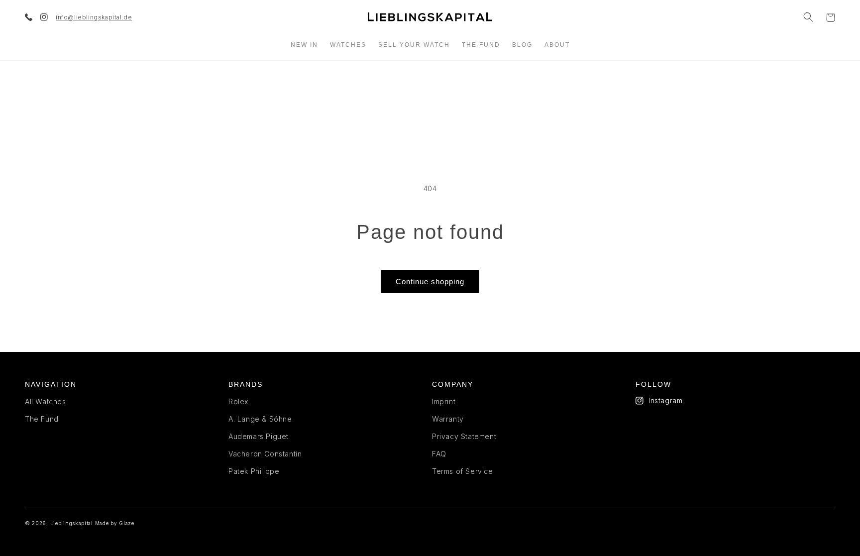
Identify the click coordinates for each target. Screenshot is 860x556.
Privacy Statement (464, 436)
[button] (808, 17)
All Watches (45, 401)
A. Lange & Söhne (260, 419)
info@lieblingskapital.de (94, 17)
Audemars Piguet (258, 436)
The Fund (42, 419)
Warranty (448, 419)
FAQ (439, 453)
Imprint (443, 401)
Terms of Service (462, 471)
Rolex (238, 401)
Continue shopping (430, 281)
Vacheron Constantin (265, 453)
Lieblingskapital (71, 523)
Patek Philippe (253, 471)
